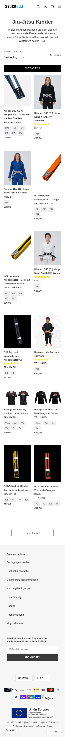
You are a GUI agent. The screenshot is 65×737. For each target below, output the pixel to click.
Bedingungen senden (18, 562)
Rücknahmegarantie (18, 571)
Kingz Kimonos (15, 623)
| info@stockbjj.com (33, 722)
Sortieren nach (13, 52)
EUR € (41, 678)
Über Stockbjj (14, 597)
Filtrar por (32, 68)
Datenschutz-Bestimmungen (22, 579)
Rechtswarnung (15, 614)
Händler (11, 605)
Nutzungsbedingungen (19, 588)
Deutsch (23, 678)
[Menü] (59, 6)
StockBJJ (19, 722)
